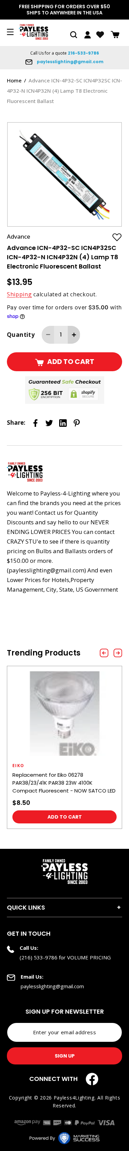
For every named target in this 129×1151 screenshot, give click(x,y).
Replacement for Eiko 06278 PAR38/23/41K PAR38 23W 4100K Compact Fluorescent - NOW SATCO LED (64, 782)
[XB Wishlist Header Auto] (100, 35)
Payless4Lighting (74, 1097)
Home (14, 80)
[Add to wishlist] (117, 237)
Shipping (19, 294)
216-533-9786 (83, 53)
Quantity (21, 335)
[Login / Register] (87, 34)
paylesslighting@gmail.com (70, 62)
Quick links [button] (26, 907)
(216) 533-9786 (38, 957)
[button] (73, 34)
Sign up (65, 1055)
